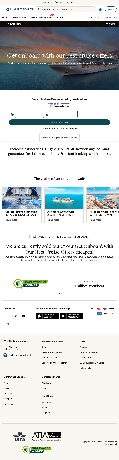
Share (112, 24)
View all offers (14, 24)
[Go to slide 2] (60, 293)
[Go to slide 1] (58, 293)
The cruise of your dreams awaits (59, 137)
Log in (111, 9)
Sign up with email (59, 122)
